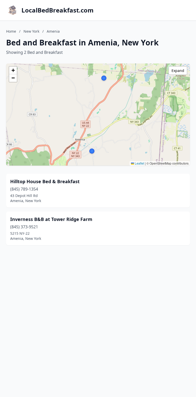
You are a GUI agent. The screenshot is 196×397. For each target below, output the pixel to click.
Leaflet (139, 163)
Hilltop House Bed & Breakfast (45, 181)
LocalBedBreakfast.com (57, 10)
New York (31, 31)
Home (11, 31)
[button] (91, 151)
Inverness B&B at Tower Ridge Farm (51, 219)
